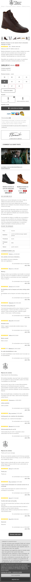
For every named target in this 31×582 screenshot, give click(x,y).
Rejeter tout (15, 579)
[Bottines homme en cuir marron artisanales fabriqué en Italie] (22, 178)
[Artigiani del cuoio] (15, 2)
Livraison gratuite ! (6, 68)
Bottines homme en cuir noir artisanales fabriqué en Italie (8, 188)
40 (19, 77)
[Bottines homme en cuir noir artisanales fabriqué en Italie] (8, 178)
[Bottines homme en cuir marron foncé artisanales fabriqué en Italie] (15, 21)
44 (19, 81)
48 (19, 86)
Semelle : (3, 94)
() (10, 46)
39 (11, 77)
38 (4, 77)
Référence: (3, 48)
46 (4, 86)
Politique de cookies (6, 572)
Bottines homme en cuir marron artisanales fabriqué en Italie (22, 188)
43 (11, 81)
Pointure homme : (7, 74)
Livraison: (3, 70)
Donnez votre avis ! (15, 534)
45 (26, 81)
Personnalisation (5, 118)
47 (11, 86)
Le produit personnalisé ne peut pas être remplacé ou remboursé (14, 126)
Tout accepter (15, 575)
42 (4, 81)
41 (26, 77)
